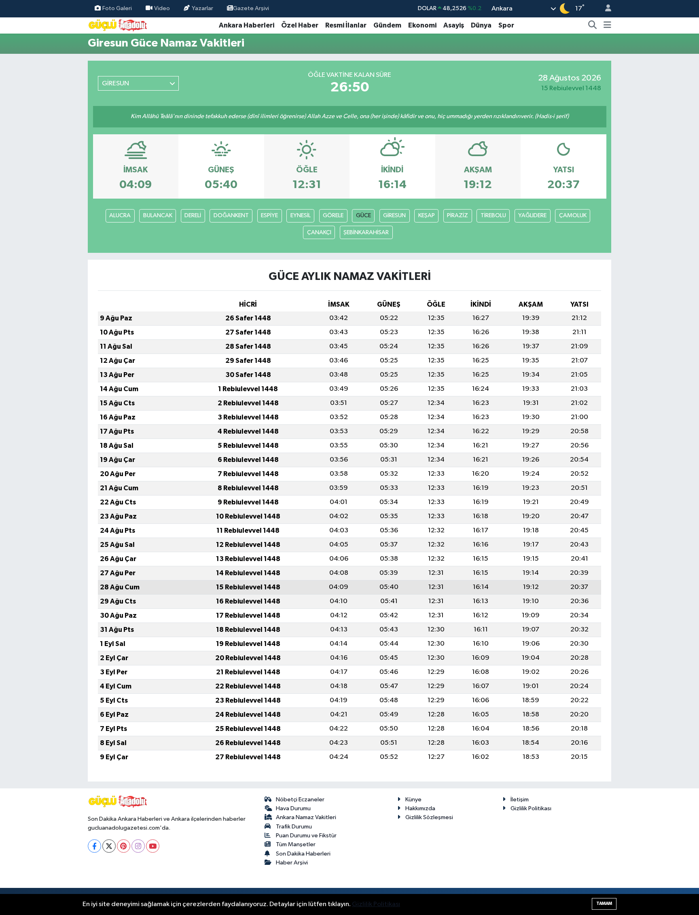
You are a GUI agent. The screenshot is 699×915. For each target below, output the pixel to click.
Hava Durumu (293, 808)
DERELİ (192, 215)
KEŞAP (426, 215)
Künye (413, 799)
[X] (109, 846)
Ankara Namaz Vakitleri (306, 817)
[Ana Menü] (607, 25)
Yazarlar (202, 8)
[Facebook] (94, 846)
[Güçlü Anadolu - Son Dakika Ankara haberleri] (118, 25)
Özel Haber (299, 25)
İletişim (519, 799)
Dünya (481, 25)
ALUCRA (120, 215)
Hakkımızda (420, 808)
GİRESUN (394, 215)
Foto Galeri (117, 8)
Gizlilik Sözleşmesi (429, 817)
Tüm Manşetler (296, 844)
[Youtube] (152, 846)
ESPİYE (269, 215)
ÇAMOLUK (573, 215)
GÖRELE (333, 215)
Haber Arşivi (292, 863)
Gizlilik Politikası (530, 808)
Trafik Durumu (294, 827)
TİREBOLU (493, 215)
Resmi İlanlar (345, 25)
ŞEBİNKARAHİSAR (366, 232)
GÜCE (363, 215)
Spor (506, 25)
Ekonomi (422, 25)
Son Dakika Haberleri (303, 854)
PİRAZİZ (457, 215)
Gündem (387, 25)
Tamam (604, 903)
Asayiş (453, 25)
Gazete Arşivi (251, 8)
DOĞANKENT (231, 215)
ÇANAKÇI (319, 232)
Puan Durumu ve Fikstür (306, 835)
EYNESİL (300, 215)
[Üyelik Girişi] (604, 8)
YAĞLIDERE (532, 215)
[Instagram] (138, 846)
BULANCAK (157, 215)
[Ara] (592, 25)
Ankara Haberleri (246, 25)
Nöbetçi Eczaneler (300, 799)
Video (162, 8)
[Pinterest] (123, 846)
